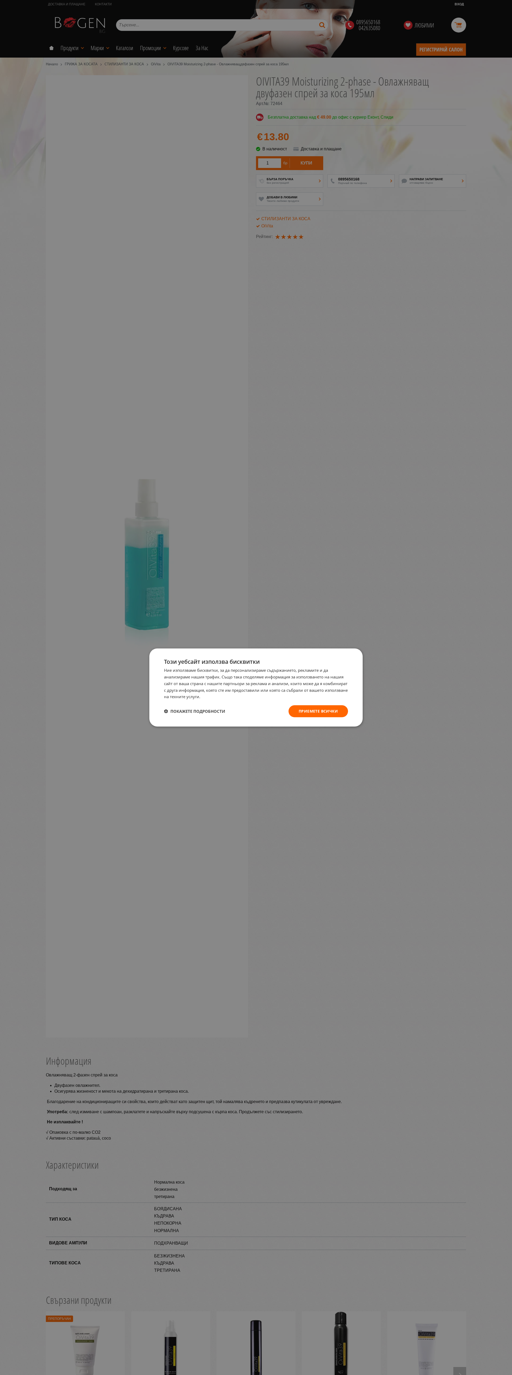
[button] (194, 711)
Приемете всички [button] (318, 711)
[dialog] (256, 688)
